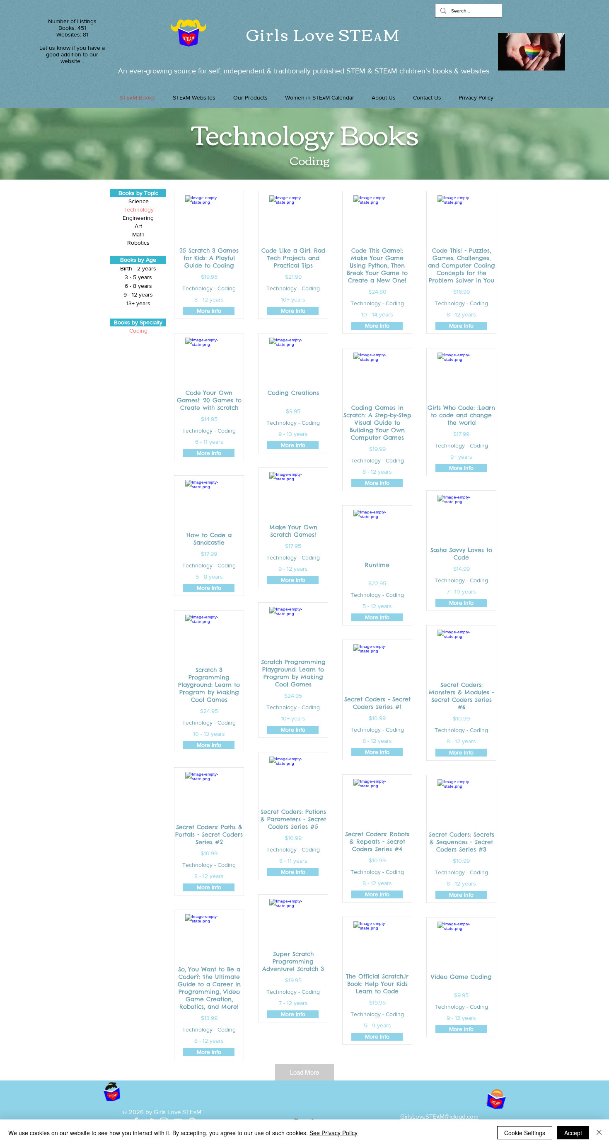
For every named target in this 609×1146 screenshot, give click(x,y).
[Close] (599, 1132)
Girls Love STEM (323, 33)
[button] (250, 97)
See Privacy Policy (333, 1133)
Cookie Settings (524, 1133)
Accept (573, 1133)
